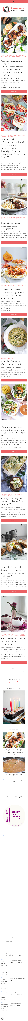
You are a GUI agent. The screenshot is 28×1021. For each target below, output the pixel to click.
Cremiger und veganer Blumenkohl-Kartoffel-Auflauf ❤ (12, 501)
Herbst (15, 55)
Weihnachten (14, 635)
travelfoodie (12, 56)
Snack (12, 135)
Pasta (24, 217)
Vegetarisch (18, 56)
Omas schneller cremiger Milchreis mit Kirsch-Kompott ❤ (13, 641)
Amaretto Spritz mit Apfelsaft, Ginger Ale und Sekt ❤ (14, 797)
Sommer (6, 56)
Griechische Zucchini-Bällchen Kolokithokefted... (17, 961)
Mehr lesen (14, 91)
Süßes (19, 135)
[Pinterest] (13, 682)
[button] (14, 1)
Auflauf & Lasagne (5, 494)
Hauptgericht (10, 55)
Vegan (23, 135)
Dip (6, 55)
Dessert (3, 634)
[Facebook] (15, 682)
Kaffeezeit (14, 634)
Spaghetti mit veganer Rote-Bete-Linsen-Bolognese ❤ (11, 225)
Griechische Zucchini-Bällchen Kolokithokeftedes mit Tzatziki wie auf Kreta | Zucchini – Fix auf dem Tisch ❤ (14, 752)
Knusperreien (12, 562)
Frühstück (6, 562)
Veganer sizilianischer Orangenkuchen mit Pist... (17, 1004)
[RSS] (18, 682)
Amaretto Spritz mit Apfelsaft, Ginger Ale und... (17, 993)
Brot (2, 562)
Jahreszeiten (20, 55)
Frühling (3, 217)
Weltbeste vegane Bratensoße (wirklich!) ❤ (14, 775)
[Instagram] (10, 682)
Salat (12, 422)
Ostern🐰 (18, 562)
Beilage (3, 55)
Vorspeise (23, 56)
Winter (19, 218)
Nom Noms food (14, 9)
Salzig (2, 56)
